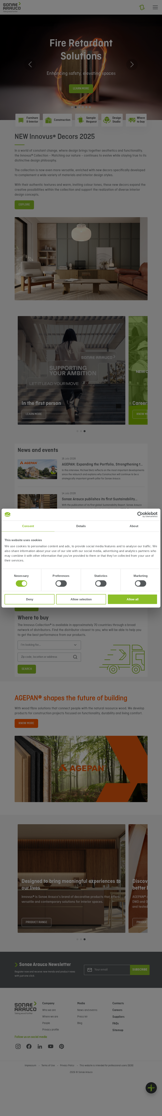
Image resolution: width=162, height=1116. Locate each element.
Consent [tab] (28, 525)
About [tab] (134, 525)
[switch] (61, 583)
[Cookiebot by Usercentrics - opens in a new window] (140, 514)
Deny (29, 599)
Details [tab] (81, 525)
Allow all (132, 599)
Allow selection (81, 599)
